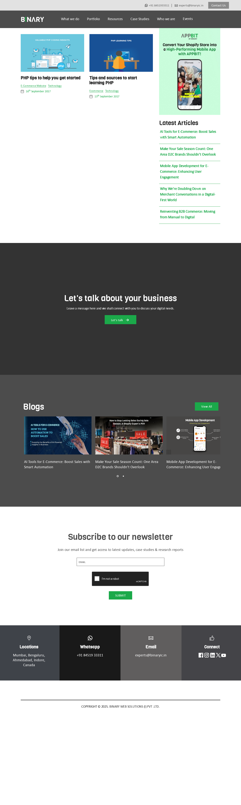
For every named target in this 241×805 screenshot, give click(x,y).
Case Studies (139, 19)
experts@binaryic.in (191, 5)
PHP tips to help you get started (51, 78)
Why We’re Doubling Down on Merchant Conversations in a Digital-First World (187, 194)
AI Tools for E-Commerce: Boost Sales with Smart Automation (188, 134)
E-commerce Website (33, 85)
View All (206, 406)
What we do (70, 19)
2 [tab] (123, 476)
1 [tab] (118, 476)
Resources (115, 19)
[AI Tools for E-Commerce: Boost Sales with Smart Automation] (58, 435)
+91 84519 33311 (90, 655)
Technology (55, 85)
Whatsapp (90, 647)
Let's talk (117, 320)
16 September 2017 (38, 91)
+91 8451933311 (159, 5)
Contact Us (218, 5)
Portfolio (93, 19)
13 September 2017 (107, 96)
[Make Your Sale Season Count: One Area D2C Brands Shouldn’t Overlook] (129, 435)
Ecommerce (96, 90)
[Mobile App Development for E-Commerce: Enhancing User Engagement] (200, 435)
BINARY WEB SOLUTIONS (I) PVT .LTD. (134, 706)
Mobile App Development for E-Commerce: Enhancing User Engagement (184, 171)
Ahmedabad (22, 660)
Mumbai (19, 655)
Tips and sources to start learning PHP (113, 80)
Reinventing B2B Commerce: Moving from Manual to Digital (187, 214)
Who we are (166, 19)
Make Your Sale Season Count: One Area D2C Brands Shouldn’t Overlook (188, 151)
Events (188, 18)
